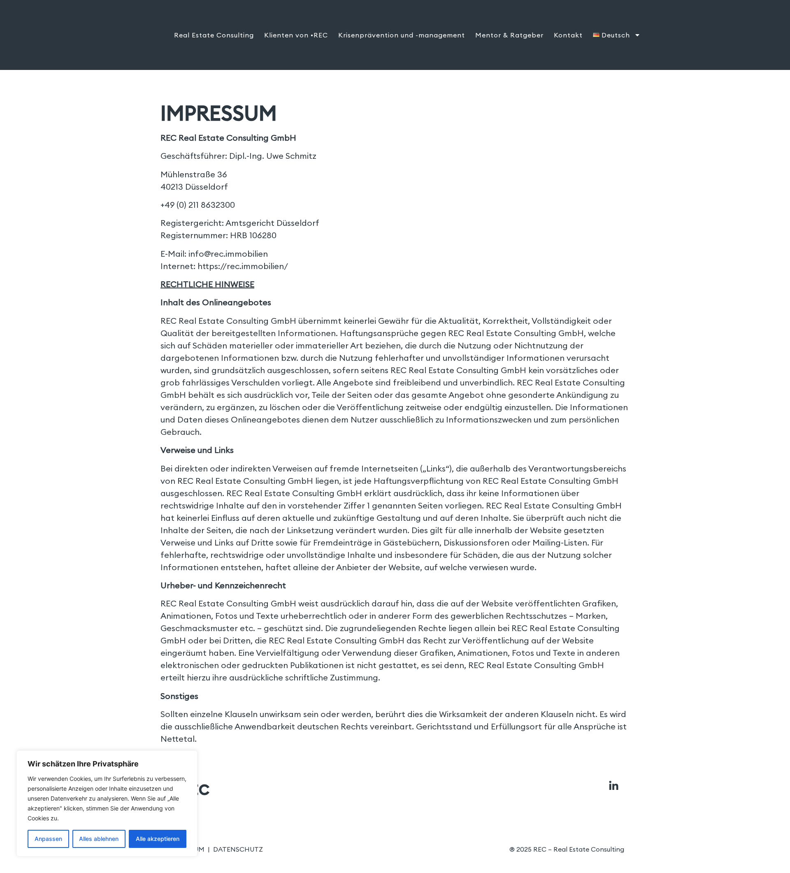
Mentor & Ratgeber (509, 35)
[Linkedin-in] (613, 786)
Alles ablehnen (98, 838)
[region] (107, 803)
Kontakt (568, 35)
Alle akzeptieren (157, 838)
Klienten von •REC (296, 35)
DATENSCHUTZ (238, 849)
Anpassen (48, 838)
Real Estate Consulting (214, 35)
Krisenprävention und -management (401, 35)
